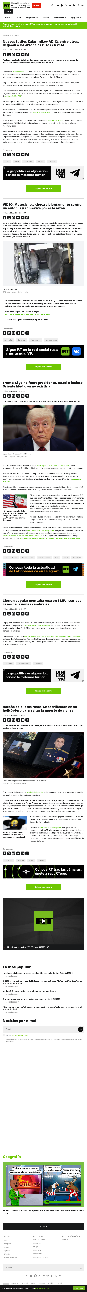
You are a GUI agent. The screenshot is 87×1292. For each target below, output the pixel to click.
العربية (33, 1283)
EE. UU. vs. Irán (27, 558)
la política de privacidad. (20, 1035)
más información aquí (43, 1288)
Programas (31, 17)
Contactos (37, 1243)
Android (65, 1240)
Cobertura (37, 1250)
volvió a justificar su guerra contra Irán (52, 465)
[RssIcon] (56, 1276)
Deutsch (42, 1283)
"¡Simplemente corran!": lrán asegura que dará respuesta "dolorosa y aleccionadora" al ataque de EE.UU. (42, 1008)
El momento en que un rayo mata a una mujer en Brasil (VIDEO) (31, 999)
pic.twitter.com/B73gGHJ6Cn (36, 314)
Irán (56, 558)
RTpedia (7, 1254)
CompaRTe (14, 1283)
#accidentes (11, 314)
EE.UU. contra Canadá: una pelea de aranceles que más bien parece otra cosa (43, 1212)
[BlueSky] (74, 5)
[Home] (6, 5)
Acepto (17, 1035)
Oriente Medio (78, 558)
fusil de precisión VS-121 (42, 112)
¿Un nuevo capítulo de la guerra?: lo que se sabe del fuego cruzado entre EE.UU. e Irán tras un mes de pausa (15, 515)
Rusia (17, 161)
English (50, 1283)
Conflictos (8, 860)
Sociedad (38, 664)
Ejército (41, 161)
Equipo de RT (76, 17)
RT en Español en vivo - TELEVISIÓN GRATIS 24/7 (27, 947)
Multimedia (59, 17)
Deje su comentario (43, 188)
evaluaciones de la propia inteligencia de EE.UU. (23, 535)
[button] (43, 921)
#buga (20, 314)
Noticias (8, 17)
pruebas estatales (55, 120)
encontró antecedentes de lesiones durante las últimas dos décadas (52, 636)
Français (60, 1283)
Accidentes (9, 340)
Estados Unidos (44, 558)
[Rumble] (62, 5)
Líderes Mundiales (10, 1257)
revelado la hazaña (35, 792)
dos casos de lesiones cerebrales (37, 625)
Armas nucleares (11, 558)
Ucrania (41, 860)
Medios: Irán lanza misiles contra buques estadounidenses (29, 991)
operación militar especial (50, 827)
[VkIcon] (58, 5)
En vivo (36, 5)
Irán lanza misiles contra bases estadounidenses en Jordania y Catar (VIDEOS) (38, 973)
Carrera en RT (38, 1254)
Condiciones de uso (40, 1257)
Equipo (35, 1247)
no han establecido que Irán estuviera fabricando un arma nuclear (50, 538)
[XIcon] (66, 5)
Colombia (21, 340)
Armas (7, 161)
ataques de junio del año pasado (40, 530)
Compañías (28, 161)
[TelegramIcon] (70, 5)
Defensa (52, 161)
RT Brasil (25, 1283)
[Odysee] (35, 1276)
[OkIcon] (78, 5)
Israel (66, 558)
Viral (19, 17)
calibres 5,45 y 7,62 (13, 96)
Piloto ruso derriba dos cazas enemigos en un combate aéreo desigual (14, 834)
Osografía (12, 1157)
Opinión (46, 17)
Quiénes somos (39, 1240)
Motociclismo (35, 340)
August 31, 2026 (40, 319)
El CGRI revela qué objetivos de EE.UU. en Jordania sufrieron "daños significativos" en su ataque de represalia (42, 982)
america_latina (51, 340)
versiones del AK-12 (21, 71)
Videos (6, 1247)
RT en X (43, 1226)
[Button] (52, 5)
